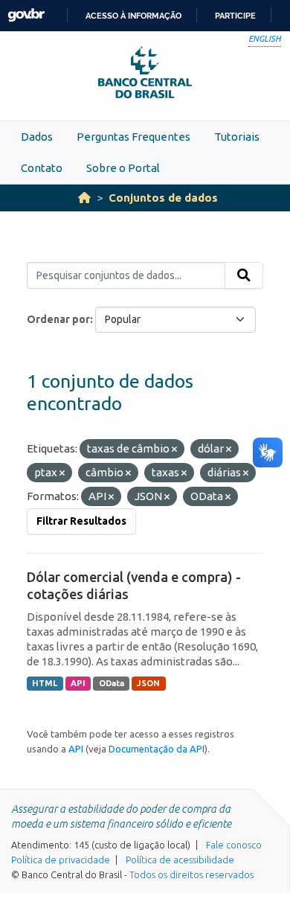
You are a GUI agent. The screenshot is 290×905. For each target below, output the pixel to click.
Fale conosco (234, 845)
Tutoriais (237, 136)
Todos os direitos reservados (191, 874)
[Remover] (174, 449)
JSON (148, 683)
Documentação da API (156, 748)
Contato (41, 168)
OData (111, 683)
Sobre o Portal (123, 168)
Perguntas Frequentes (133, 136)
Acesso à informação (133, 15)
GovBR (26, 15)
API (78, 683)
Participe (235, 15)
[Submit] (244, 275)
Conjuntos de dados (163, 197)
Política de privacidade (60, 859)
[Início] (84, 197)
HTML (44, 683)
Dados (37, 136)
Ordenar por (58, 319)
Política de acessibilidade (180, 859)
